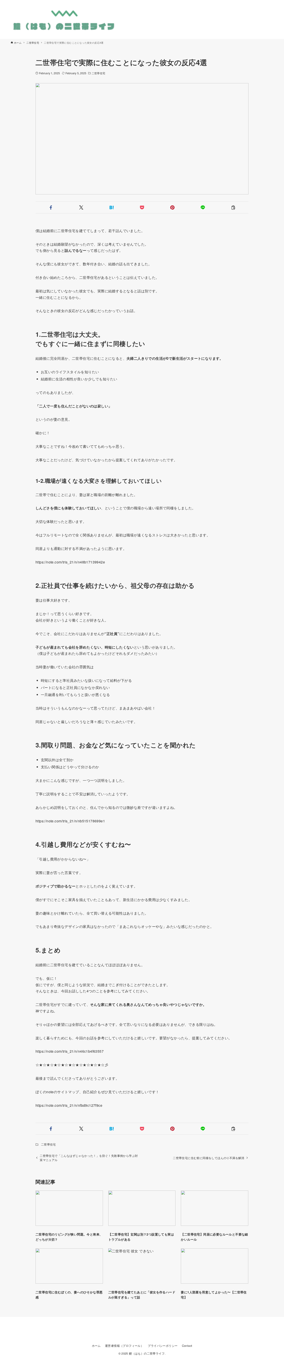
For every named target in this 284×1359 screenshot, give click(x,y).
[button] (51, 207)
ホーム (96, 1345)
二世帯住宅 (98, 73)
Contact (187, 1345)
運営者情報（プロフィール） (124, 1345)
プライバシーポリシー (163, 1345)
